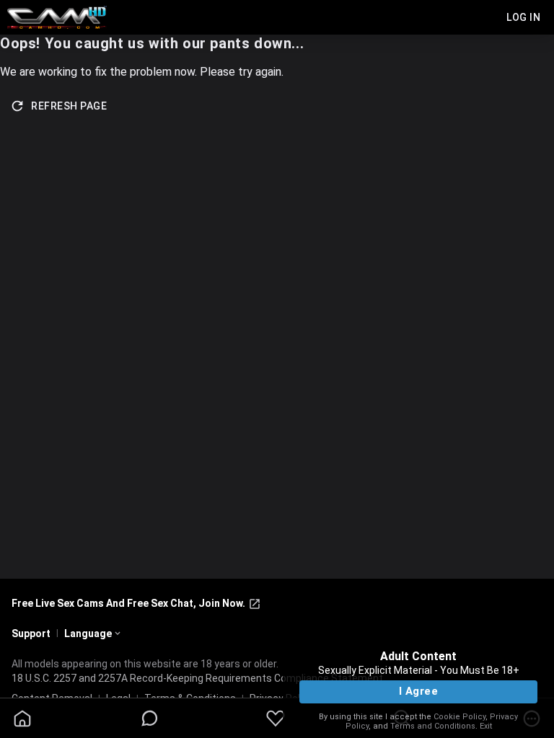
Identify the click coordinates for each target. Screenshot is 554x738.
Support (31, 633)
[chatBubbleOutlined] (149, 718)
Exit (486, 726)
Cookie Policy (459, 716)
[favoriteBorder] (275, 718)
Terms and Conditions (432, 726)
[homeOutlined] (22, 718)
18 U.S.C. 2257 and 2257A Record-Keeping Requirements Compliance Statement (197, 678)
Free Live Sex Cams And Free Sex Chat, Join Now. (128, 603)
